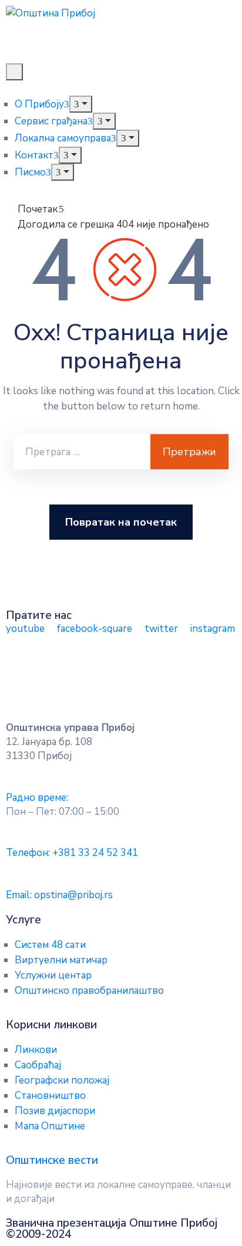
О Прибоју (39, 104)
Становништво (50, 1095)
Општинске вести (52, 1160)
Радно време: (37, 797)
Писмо (30, 172)
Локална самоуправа (63, 138)
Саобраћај (38, 1065)
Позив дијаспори (55, 1111)
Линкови (36, 1050)
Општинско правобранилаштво (89, 990)
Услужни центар (53, 975)
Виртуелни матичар (61, 960)
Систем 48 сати (50, 945)
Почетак (38, 209)
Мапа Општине (50, 1126)
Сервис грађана (51, 121)
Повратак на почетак (121, 522)
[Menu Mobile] (14, 71)
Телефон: (72, 852)
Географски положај (62, 1080)
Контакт (34, 155)
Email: (59, 895)
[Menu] (80, 104)
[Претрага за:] (82, 451)
